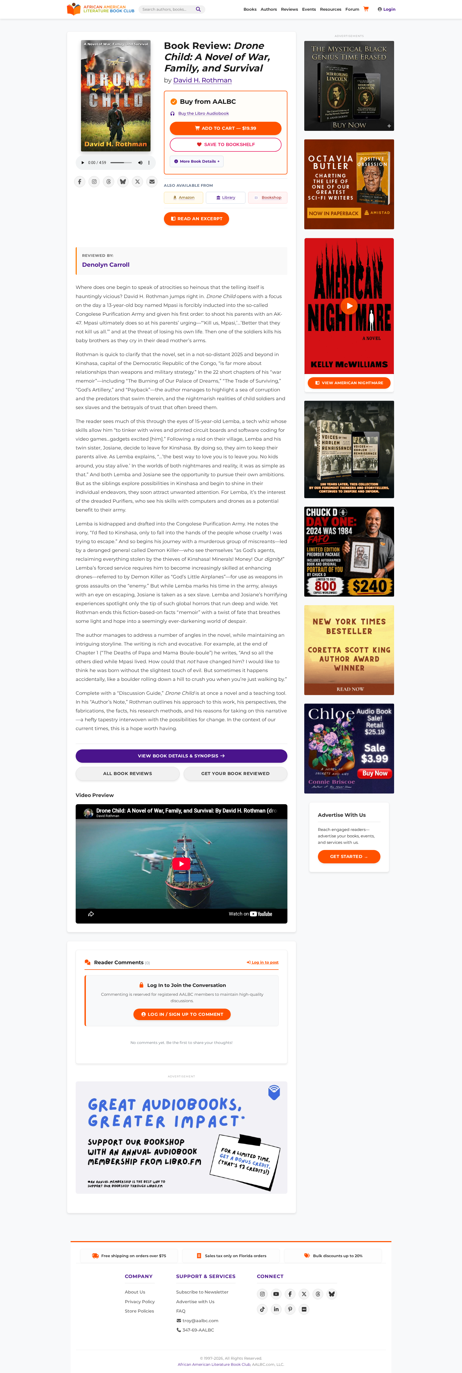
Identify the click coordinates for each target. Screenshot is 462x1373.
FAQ (180, 1311)
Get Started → (349, 856)
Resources (330, 9)
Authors (269, 9)
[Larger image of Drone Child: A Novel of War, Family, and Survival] (116, 95)
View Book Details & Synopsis (179, 755)
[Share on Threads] (108, 181)
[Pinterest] (290, 1309)
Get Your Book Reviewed (235, 773)
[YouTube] (276, 1294)
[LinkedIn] (276, 1309)
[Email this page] (151, 181)
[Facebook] (290, 1294)
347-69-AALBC (198, 1330)
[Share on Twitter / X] (137, 181)
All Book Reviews (127, 773)
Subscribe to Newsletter (202, 1292)
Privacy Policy (140, 1301)
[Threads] (318, 1294)
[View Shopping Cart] (367, 9)
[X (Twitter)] (304, 1294)
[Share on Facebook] (79, 181)
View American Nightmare (352, 382)
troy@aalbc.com (200, 1320)
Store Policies (139, 1311)
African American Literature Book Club (214, 1364)
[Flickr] (304, 1309)
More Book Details (198, 161)
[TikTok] (262, 1309)
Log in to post (265, 962)
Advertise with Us (195, 1301)
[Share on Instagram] (94, 181)
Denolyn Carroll (106, 264)
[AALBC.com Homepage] (100, 9)
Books (250, 9)
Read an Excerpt (199, 218)
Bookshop (272, 197)
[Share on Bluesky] (123, 181)
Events (309, 9)
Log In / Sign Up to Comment (184, 1014)
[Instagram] (262, 1294)
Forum (352, 9)
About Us (135, 1292)
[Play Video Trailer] (349, 306)
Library (228, 197)
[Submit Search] (197, 9)
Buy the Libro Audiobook (203, 113)
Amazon (187, 197)
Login (389, 9)
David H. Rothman (202, 80)
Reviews (289, 9)
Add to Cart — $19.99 (228, 128)
